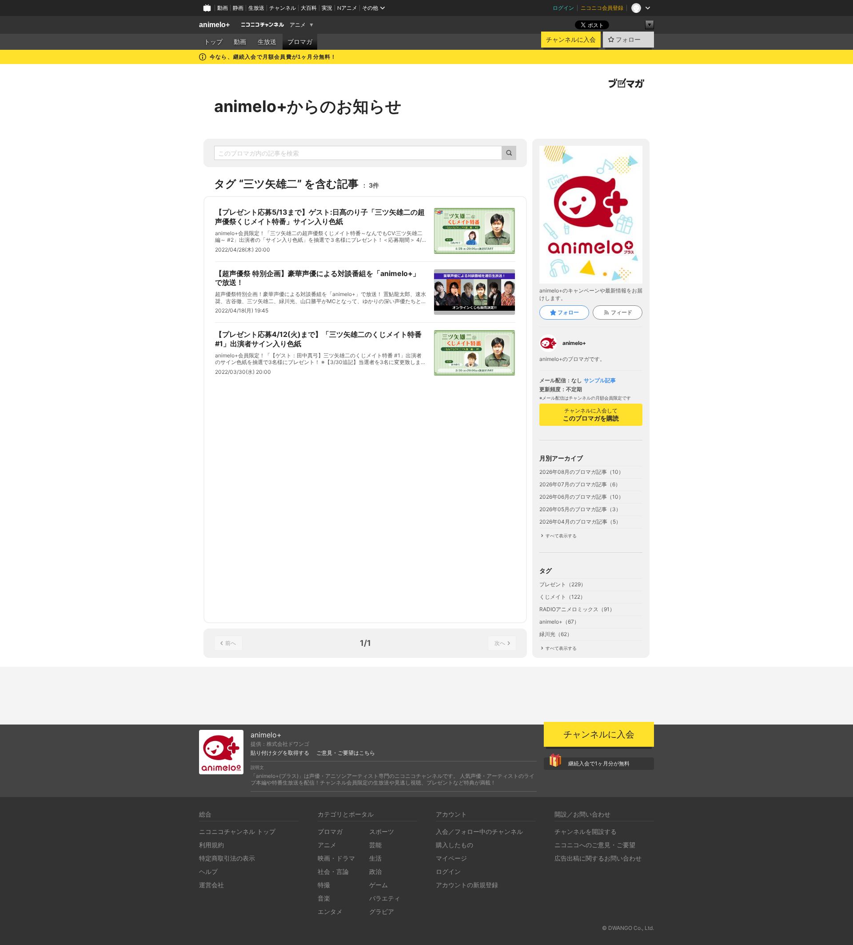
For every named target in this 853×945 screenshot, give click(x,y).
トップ (213, 41)
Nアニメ (347, 7)
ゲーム (378, 885)
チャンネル (282, 7)
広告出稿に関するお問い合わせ (598, 858)
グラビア (381, 911)
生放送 (256, 7)
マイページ (451, 858)
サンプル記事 (600, 380)
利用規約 (211, 845)
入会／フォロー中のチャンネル (479, 831)
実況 (327, 7)
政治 (375, 871)
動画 (222, 7)
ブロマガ (299, 41)
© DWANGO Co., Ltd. (628, 928)
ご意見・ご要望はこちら (345, 753)
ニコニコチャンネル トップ (237, 831)
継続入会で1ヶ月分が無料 (599, 763)
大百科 (309, 7)
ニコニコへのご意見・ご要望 (594, 845)
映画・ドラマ (336, 858)
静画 (238, 7)
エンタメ (330, 911)
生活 (375, 858)
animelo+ (214, 24)
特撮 (324, 885)
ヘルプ (208, 871)
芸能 (375, 845)
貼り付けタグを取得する (280, 753)
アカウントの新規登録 (467, 885)
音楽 (324, 898)
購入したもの (454, 845)
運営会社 (211, 885)
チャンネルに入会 (571, 39)
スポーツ (381, 831)
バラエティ (384, 898)
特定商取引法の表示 (227, 858)
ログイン (563, 7)
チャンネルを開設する (585, 831)
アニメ (298, 25)
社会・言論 (333, 871)
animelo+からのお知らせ (308, 106)
